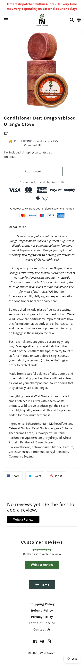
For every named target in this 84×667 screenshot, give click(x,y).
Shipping (28, 152)
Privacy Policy (42, 617)
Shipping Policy (42, 604)
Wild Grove (47, 653)
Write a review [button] (42, 565)
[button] (42, 227)
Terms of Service (42, 623)
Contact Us (42, 629)
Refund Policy (42, 610)
